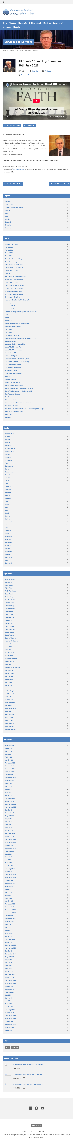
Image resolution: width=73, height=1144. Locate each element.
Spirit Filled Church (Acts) (14, 385)
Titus (6, 560)
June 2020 (8, 963)
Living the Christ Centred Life (15, 344)
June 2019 (8, 998)
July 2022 (8, 889)
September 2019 (10, 989)
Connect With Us (18, 169)
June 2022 (8, 892)
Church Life (22, 23)
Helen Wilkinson (10, 647)
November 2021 (10, 913)
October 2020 (9, 951)
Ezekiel (7, 481)
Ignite (7, 318)
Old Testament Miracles (13, 353)
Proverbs (8, 545)
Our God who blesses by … (14, 365)
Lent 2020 (8, 329)
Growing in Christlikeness (14, 294)
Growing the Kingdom (12, 297)
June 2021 (8, 927)
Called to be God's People (14, 268)
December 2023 (10, 839)
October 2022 (9, 880)
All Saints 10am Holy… (32, 51)
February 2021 (10, 939)
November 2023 (10, 842)
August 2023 (9, 851)
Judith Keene (9, 673)
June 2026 (8, 751)
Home (5, 23)
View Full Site (36, 1125)
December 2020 (10, 945)
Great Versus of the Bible (13, 291)
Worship (8, 228)
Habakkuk (8, 492)
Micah (7, 534)
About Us (12, 23)
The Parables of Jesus (13, 394)
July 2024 (8, 819)
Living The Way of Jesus (13, 350)
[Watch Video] (24, 1068)
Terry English (9, 726)
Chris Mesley (9, 606)
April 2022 (8, 898)
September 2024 (10, 813)
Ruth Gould (9, 720)
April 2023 (8, 863)
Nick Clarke (9, 700)
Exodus (7, 478)
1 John (7, 437)
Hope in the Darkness (12, 309)
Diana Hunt (8, 623)
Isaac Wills (8, 650)
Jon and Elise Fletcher (12, 667)
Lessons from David (12, 335)
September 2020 (10, 954)
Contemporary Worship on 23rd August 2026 (28, 1065)
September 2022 (10, 883)
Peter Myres (9, 711)
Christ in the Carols (11, 270)
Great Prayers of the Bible (14, 288)
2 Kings (7, 454)
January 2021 (9, 942)
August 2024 (9, 816)
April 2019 (8, 1004)
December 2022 (10, 874)
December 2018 (10, 1015)
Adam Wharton (10, 579)
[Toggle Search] (3, 2)
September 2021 (10, 919)
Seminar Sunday (10, 379)
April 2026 (8, 757)
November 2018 (10, 1018)
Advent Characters (11, 256)
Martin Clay (9, 685)
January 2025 (9, 801)
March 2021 (9, 936)
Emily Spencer (10, 629)
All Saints (20, 51)
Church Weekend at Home (14, 207)
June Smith (9, 676)
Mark (6, 528)
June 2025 (8, 786)
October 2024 (9, 810)
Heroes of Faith (10, 306)
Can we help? (58, 23)
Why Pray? (8, 417)
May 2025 (8, 789)
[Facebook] (30, 1108)
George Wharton (10, 638)
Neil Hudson (9, 697)
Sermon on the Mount (12, 382)
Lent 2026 (8, 332)
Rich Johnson (10, 714)
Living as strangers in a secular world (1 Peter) (21, 338)
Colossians (9, 466)
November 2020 (10, 948)
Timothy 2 (8, 557)
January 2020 (9, 977)
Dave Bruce (9, 614)
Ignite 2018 (9, 320)
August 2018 (9, 1027)
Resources (7, 27)
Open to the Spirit (11, 356)
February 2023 (10, 869)
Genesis (24, 75)
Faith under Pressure (12, 282)
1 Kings (7, 440)
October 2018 (9, 1021)
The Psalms (9, 397)
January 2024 (9, 836)
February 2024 (10, 833)
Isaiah (7, 501)
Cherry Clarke (9, 603)
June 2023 (8, 857)
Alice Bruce (9, 585)
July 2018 (8, 1030)
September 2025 (10, 778)
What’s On (16, 27)
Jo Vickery (8, 664)
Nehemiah (8, 536)
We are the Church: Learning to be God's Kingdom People (24, 409)
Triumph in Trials (10, 400)
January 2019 (9, 1013)
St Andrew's (9, 225)
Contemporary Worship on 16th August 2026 (28, 1074)
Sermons (12, 51)
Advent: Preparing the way (14, 262)
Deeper (7, 210)
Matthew (8, 531)
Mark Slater (9, 682)
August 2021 (9, 922)
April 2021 (8, 933)
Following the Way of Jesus (14, 285)
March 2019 (9, 1007)
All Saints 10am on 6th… (58, 184)
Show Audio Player (13, 125)
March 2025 (9, 795)
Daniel (7, 469)
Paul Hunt (35, 71)
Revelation (8, 551)
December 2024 (10, 804)
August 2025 (9, 781)
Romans (8, 554)
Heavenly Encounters (12, 303)
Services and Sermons (18, 41)
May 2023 (8, 860)
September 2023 (10, 848)
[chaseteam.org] (36, 1108)
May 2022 (8, 895)
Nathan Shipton (10, 691)
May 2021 (8, 930)
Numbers (8, 539)
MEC (6, 216)
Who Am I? (8, 414)
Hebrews (31, 75)
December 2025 (10, 769)
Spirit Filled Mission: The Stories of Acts (19, 388)
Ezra (6, 484)
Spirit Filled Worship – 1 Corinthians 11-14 (19, 391)
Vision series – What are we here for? (18, 403)
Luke (6, 525)
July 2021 (8, 924)
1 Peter (7, 442)
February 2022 (10, 904)
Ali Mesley (8, 582)
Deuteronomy (9, 472)
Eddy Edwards (10, 626)
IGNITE (7, 213)
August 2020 (9, 957)
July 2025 (8, 783)
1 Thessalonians (10, 448)
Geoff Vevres (9, 635)
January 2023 (9, 872)
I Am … (7, 315)
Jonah (7, 513)
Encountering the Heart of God (15, 276)
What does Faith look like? (14, 411)
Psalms (7, 548)
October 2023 (9, 845)
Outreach (8, 222)
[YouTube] (42, 1108)
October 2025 (9, 775)
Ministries (47, 23)
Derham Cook (9, 620)
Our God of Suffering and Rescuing (17, 362)
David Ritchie (9, 617)
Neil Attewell (9, 694)
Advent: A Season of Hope (14, 259)
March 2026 (9, 760)
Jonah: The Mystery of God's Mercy (17, 323)
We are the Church (11, 406)
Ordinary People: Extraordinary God (17, 359)
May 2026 (8, 754)
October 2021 (9, 916)
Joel (6, 507)
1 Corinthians (9, 434)
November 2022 (10, 877)
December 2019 (10, 980)
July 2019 (8, 995)
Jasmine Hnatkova (11, 659)
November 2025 (10, 772)
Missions (8, 219)
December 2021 (10, 910)
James (7, 504)
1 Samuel (8, 445)
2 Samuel (8, 457)
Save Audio (30, 125)
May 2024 (8, 825)
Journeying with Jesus (13, 326)
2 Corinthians (9, 451)
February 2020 (10, 974)
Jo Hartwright (9, 661)
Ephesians (8, 475)
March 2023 (9, 866)
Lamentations (9, 522)
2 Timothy (8, 460)
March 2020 (9, 971)
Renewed (8, 376)
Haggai (7, 495)
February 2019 (10, 1010)
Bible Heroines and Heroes (14, 265)
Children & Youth (35, 23)
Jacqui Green (9, 653)
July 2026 (8, 748)
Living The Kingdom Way (13, 347)
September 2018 (10, 1024)
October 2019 (9, 986)
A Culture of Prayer (11, 244)
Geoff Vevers (9, 632)
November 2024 (10, 807)
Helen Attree (9, 644)
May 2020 (8, 966)
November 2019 (10, 983)
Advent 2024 (9, 250)
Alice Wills (8, 588)
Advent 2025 (9, 253)
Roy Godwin (9, 717)
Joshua (7, 516)
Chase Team (9, 204)
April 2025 (8, 792)
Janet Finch (9, 656)
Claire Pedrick (10, 609)
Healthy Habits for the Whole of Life (17, 300)
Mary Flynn (8, 688)
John (6, 510)
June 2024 (8, 822)
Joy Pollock (9, 670)
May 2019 (8, 1001)
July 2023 (8, 854)
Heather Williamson (11, 641)
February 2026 (10, 763)
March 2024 (9, 830)
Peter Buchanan (10, 708)
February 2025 (10, 798)
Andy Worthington (11, 591)
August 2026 (9, 745)
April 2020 (8, 969)
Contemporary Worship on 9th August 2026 (27, 1084)
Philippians (8, 542)
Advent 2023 (9, 247)
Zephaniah (8, 563)
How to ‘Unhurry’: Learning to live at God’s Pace (21, 312)
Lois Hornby (9, 679)
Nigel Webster (10, 702)
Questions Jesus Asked (13, 373)
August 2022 (9, 886)
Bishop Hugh (9, 597)
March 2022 (9, 901)
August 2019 (9, 992)
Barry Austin (9, 594)
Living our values (10, 341)
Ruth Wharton (9, 723)
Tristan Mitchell (10, 729)
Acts (6, 463)
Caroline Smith (10, 600)
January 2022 (9, 907)
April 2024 (8, 827)
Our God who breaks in (13, 367)
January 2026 (9, 766)
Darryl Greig (9, 611)
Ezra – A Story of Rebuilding (14, 279)
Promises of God (11, 370)
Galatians (8, 487)
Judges (7, 519)
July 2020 (8, 960)
